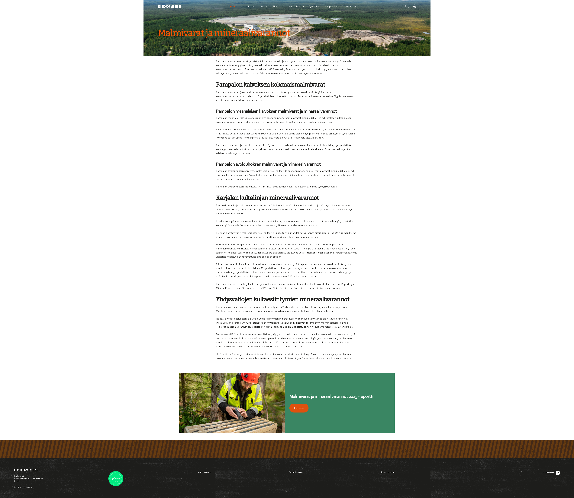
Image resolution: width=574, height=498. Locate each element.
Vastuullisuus (248, 6)
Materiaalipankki (204, 472)
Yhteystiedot (349, 6)
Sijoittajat (278, 6)
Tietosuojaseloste (388, 472)
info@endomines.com (23, 487)
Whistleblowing (295, 472)
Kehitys (264, 6)
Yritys (233, 6)
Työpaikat (314, 6)
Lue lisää (299, 408)
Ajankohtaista (296, 6)
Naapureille (331, 6)
